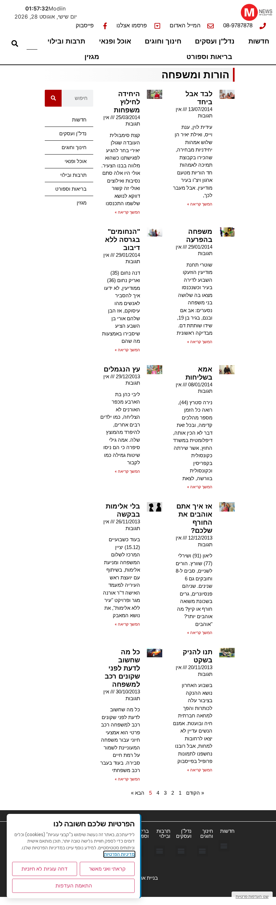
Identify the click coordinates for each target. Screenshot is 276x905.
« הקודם (195, 793)
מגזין (91, 56)
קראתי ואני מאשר (107, 869)
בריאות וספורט (209, 56)
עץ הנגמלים (122, 369)
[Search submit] (14, 43)
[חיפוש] (53, 98)
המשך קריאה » (199, 204)
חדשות (258, 41)
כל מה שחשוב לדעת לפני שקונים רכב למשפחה (122, 668)
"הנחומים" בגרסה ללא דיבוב (122, 239)
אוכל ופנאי (115, 41)
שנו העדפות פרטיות (252, 896)
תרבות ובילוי (66, 41)
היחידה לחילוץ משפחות (127, 102)
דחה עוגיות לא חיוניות (44, 869)
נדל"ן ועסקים (215, 41)
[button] (224, 845)
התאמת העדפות (73, 885)
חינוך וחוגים (163, 41)
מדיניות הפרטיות (119, 854)
